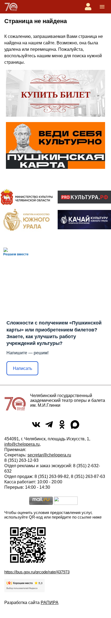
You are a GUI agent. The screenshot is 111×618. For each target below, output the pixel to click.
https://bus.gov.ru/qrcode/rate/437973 (37, 572)
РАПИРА (49, 602)
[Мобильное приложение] (84, 219)
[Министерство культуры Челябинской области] (26, 196)
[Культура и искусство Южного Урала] (26, 220)
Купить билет (55, 94)
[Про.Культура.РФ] (84, 197)
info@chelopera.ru (22, 444)
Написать (22, 368)
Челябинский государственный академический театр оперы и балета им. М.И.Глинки (67, 400)
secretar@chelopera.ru (49, 455)
